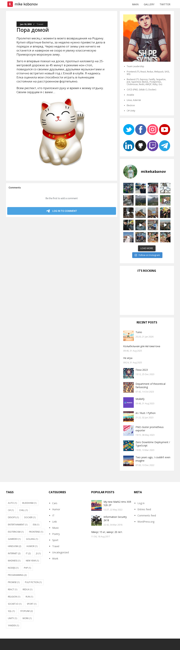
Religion (14, 596)
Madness (14, 560)
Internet (14, 553)
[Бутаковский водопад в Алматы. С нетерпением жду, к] (128, 212)
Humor (32, 546)
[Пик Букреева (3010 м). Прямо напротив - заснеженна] (140, 200)
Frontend (36, 531)
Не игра (127, 358)
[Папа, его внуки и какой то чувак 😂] (140, 237)
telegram (164, 145)
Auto (12, 502)
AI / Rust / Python (146, 413)
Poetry (56, 534)
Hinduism (14, 546)
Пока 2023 (142, 369)
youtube (164, 129)
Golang (32, 539)
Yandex (13, 625)
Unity (12, 618)
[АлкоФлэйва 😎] (153, 237)
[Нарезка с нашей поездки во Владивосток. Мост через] (128, 237)
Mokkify (140, 399)
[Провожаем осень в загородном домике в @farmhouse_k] (140, 225)
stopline (26, 611)
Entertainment (17, 524)
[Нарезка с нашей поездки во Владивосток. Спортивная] (165, 225)
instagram (152, 129)
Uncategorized (60, 552)
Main (135, 4)
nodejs (13, 567)
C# (11, 510)
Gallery (149, 4)
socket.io (14, 603)
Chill (23, 510)
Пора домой (33, 29)
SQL (11, 611)
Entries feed (144, 509)
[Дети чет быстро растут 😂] (153, 225)
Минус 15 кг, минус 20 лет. (107, 532)
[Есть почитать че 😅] (153, 212)
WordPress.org (145, 521)
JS (38, 553)
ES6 (36, 524)
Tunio (139, 332)
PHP (27, 567)
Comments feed (146, 515)
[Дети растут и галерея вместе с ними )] (128, 200)
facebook (140, 129)
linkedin (128, 145)
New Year (32, 560)
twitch (152, 145)
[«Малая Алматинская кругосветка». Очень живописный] (165, 200)
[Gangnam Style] (140, 212)
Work (27, 618)
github (140, 145)
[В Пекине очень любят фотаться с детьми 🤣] (153, 188)
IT (28, 553)
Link (54, 521)
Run (29, 596)
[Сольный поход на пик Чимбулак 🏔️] (153, 200)
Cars (54, 503)
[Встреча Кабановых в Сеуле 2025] (128, 225)
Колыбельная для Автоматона (141, 346)
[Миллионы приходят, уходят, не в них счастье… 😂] (128, 188)
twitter (128, 129)
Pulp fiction (33, 582)
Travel (40, 24)
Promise (14, 582)
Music (55, 527)
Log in (140, 503)
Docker (30, 517)
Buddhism (29, 502)
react (12, 589)
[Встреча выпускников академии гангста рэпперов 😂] (165, 237)
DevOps (13, 517)
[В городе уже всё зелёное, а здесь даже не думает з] (165, 188)
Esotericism (16, 531)
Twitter (165, 4)
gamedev (14, 539)
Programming (17, 575)
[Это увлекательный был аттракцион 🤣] (140, 188)
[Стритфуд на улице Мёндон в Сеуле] (165, 212)
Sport (31, 603)
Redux (27, 589)
